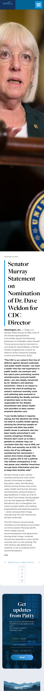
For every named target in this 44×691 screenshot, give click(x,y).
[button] (38, 4)
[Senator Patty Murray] (7, 5)
